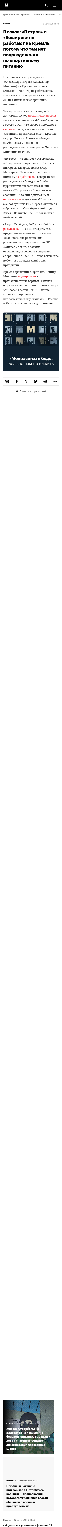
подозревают (27, 276)
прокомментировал (42, 115)
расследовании (13, 229)
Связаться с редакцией (33, 391)
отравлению (12, 199)
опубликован (27, 177)
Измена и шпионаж (44, 14)
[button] (55, 5)
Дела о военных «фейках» (17, 14)
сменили (9, 129)
